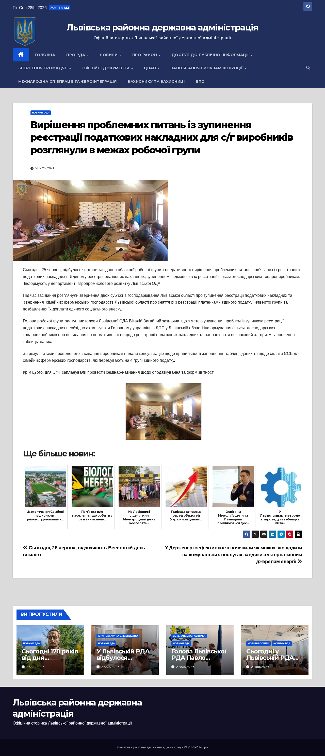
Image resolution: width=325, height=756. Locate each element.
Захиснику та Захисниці (156, 81)
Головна (45, 55)
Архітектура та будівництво (118, 635)
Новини (109, 55)
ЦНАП (150, 68)
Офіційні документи (106, 68)
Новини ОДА (40, 112)
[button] (308, 68)
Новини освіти (258, 643)
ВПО (200, 81)
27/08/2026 (35, 667)
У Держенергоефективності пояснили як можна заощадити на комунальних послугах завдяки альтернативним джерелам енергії (233, 554)
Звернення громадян (43, 68)
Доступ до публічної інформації (211, 55)
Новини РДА (31, 643)
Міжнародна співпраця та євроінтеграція (67, 81)
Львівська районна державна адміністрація (162, 27)
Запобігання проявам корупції (207, 68)
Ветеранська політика (189, 635)
